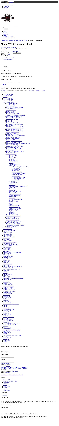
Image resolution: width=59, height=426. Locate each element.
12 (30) (11, 156)
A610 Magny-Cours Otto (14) (19, 173)
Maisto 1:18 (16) (7, 283)
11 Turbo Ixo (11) (13, 155)
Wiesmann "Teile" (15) (11, 226)
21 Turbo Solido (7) (13, 161)
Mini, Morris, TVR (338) (12, 144)
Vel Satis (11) (12, 213)
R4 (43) (11, 203)
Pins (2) (5, 306)
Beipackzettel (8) (7, 247)
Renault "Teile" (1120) (11, 154)
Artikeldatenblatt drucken (9, 58)
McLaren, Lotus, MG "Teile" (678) (14, 141)
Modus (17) (12, 198)
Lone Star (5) (6, 282)
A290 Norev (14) (16, 169)
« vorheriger (31, 90)
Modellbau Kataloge (8, 288)
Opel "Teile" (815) (10, 150)
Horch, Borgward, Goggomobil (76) (14, 130)
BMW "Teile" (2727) (11, 111)
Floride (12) (12, 187)
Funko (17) (6, 261)
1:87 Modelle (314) (7, 235)
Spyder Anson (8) (13, 210)
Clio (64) (11, 183)
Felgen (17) (9, 121)
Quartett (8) (6, 311)
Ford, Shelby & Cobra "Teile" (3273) (14, 124)
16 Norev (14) (12, 157)
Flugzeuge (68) (6, 260)
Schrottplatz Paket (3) (8, 320)
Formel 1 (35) (12, 188)
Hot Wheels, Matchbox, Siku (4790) (11, 269)
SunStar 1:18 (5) (7, 332)
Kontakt (5, 32)
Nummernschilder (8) (8, 302)
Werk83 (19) (6, 339)
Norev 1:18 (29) (7, 301)
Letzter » (44, 90)
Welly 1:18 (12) (7, 337)
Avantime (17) (12, 181)
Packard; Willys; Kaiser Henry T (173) (15, 151)
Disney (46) (6, 254)
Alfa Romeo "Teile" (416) (12, 103)
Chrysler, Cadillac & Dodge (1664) (14, 117)
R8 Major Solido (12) (14, 205)
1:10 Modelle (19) (7, 95)
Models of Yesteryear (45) (9, 291)
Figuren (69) (6, 258)
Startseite (5, 388)
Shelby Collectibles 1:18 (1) (9, 324)
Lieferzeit (5, 387)
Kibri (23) (5, 275)
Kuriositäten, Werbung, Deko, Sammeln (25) (13, 278)
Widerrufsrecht (6, 386)
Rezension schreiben (8, 59)
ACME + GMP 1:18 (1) (8, 236)
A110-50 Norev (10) (16, 168)
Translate (11, 2)
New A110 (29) (15, 179)
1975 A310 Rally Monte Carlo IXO (20, 166)
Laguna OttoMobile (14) (14, 195)
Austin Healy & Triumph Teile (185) (14, 107)
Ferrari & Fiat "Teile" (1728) (12, 123)
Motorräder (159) (7, 296)
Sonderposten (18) (7, 328)
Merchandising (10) (7, 284)
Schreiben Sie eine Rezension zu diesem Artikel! (12, 375)
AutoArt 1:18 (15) (7, 240)
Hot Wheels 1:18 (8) (8, 267)
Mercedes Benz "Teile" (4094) (13, 142)
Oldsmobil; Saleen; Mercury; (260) (14, 148)
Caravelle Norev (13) (14, 182)
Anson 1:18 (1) (6, 238)
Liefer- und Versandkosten (9, 379)
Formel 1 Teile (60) (10, 125)
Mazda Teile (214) (10, 139)
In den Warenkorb (17, 52)
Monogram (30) (7, 292)
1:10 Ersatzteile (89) (8, 94)
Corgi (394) (6, 251)
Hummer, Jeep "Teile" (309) (12, 132)
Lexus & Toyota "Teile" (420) (13, 137)
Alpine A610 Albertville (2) (18, 177)
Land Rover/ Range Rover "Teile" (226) (15, 135)
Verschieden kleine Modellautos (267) (12, 335)
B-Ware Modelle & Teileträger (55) (11, 244)
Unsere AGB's (6, 382)
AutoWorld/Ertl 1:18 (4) (8, 243)
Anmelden (8, 364)
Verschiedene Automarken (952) (13, 221)
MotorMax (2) (6, 295)
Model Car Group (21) (8, 287)
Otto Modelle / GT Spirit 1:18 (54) (11, 304)
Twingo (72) (12, 212)
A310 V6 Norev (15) (17, 172)
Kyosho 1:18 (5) (7, 279)
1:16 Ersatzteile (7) (7, 101)
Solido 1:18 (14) (7, 327)
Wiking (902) (6, 340)
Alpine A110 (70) (16, 176)
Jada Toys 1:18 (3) (7, 274)
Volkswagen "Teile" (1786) (12, 222)
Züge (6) (5, 341)
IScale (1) (5, 273)
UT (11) (5, 333)
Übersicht (3, 90)
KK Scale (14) (6, 276)
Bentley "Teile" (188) (11, 110)
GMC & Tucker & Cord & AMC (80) (15, 126)
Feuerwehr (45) (7, 257)
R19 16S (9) (12, 200)
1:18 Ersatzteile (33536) (8, 102)
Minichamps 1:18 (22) (8, 286)
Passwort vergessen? (5, 363)
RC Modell (6, 313)
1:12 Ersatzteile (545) (8, 98)
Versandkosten (14, 51)
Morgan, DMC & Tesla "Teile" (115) (14, 146)
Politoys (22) (6, 308)
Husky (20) (6, 270)
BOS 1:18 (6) (6, 248)
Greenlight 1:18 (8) (7, 264)
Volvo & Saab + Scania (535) (13, 223)
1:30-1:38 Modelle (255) (9, 230)
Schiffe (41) (6, 318)
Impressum (5, 34)
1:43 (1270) (6, 231)
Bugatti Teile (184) (10, 112)
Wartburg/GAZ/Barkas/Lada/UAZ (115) (15, 225)
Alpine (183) (12, 165)
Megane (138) (12, 196)
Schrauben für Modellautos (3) (13, 216)
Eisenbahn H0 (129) (8, 256)
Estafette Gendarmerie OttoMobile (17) (18, 186)
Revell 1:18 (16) (7, 314)
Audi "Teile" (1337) (10, 106)
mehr (8, 366)
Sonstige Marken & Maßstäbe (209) (11, 330)
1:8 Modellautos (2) (7, 234)
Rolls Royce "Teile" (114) (12, 214)
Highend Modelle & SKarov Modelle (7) (12, 266)
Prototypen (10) (7, 310)
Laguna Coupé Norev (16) (15, 194)
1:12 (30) (5, 97)
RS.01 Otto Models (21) (14, 207)
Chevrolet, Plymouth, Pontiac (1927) (14, 116)
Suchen (6, 29)
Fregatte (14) (12, 190)
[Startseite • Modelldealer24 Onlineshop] (8, 24)
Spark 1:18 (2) (6, 331)
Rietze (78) (5, 315)
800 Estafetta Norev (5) (14, 164)
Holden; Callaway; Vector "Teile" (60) (15, 128)
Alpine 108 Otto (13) (17, 174)
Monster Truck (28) (7, 293)
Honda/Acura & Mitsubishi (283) (13, 129)
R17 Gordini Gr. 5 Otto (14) (15, 199)
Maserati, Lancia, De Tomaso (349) (14, 138)
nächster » (38, 90)
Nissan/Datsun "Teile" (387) (12, 147)
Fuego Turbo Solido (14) (15, 191)
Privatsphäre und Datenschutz (10, 381)
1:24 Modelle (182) (7, 229)
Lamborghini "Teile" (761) (12, 134)
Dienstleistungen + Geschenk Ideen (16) (12, 252)
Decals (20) (9, 120)
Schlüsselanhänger (7, 319)
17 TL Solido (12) (13, 160)
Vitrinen (5, 336)
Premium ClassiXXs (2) (8, 309)
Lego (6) (5, 280)
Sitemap (5, 395)
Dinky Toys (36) (7, 253)
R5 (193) (11, 204)
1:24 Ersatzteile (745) (8, 227)
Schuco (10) (6, 322)
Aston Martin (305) (10, 104)
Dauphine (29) (12, 185)
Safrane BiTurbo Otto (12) (15, 208)
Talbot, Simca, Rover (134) (12, 220)
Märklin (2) (6, 298)
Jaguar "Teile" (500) (11, 133)
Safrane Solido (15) (13, 209)
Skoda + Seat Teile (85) (11, 217)
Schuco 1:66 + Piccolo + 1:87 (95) (11, 323)
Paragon (5, 305)
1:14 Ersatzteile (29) (8, 99)
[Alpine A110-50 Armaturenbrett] (8, 47)
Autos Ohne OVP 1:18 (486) (10, 242)
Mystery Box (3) (7, 297)
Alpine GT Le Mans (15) (18, 178)
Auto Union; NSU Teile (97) (12, 108)
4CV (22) (11, 163)
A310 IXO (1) (15, 170)
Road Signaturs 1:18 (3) (8, 317)
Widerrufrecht (6, 390)
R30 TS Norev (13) (13, 201)
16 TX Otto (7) (12, 159)
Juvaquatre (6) (12, 192)
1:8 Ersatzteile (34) (7, 232)
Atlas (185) (6, 239)
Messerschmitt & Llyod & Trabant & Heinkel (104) (18, 143)
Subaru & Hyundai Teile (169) (13, 218)
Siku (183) (5, 326)
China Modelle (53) (7, 249)
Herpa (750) (6, 265)
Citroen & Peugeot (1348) (12, 119)
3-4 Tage (8, 54)
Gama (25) (5, 262)
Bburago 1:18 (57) (7, 245)
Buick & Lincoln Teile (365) (12, 113)
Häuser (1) (5, 271)
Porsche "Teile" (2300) (11, 152)
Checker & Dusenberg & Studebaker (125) (16, 115)
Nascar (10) (6, 300)
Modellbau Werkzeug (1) (9, 289)
